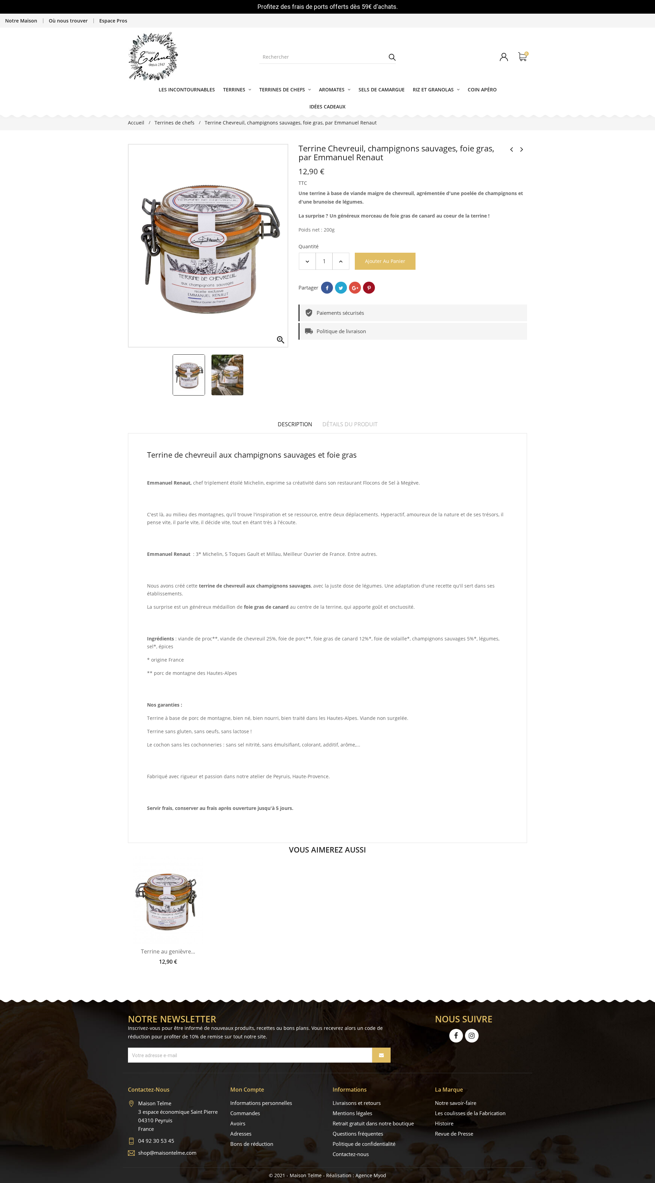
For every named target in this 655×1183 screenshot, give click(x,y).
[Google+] (355, 288)
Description (295, 424)
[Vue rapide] (174, 938)
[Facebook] (456, 1035)
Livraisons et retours (357, 1102)
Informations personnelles (261, 1102)
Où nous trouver (68, 20)
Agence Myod (370, 1175)
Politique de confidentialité (364, 1143)
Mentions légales (352, 1113)
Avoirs (237, 1123)
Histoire (444, 1123)
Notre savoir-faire (455, 1102)
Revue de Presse (454, 1133)
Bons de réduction (251, 1143)
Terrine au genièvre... (168, 951)
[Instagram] (472, 1035)
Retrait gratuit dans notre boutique (373, 1123)
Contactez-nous (351, 1154)
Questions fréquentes (358, 1133)
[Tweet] (341, 288)
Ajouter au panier (385, 261)
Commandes (245, 1113)
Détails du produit (350, 424)
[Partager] (327, 288)
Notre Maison (21, 20)
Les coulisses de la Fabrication (470, 1113)
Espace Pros (113, 20)
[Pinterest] (369, 288)
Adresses (240, 1133)
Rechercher (392, 57)
